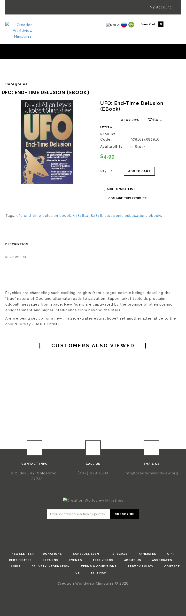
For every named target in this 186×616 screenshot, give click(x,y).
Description (16, 244)
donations (52, 553)
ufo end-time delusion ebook (43, 216)
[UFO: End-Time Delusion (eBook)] (47, 142)
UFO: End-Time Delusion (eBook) (130, 74)
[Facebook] (72, 527)
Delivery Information (50, 566)
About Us (132, 560)
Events (75, 560)
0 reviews (130, 120)
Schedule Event (87, 553)
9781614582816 (87, 216)
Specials (120, 553)
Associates (162, 560)
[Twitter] (86, 527)
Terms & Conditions (99, 566)
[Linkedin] (100, 527)
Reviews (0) (15, 257)
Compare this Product (127, 198)
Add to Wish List (121, 189)
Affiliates (147, 553)
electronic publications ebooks (133, 216)
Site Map (98, 572)
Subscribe (124, 514)
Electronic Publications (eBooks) (68, 74)
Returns (50, 560)
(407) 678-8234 (93, 473)
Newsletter (22, 553)
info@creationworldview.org (151, 473)
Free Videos (103, 560)
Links (16, 566)
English (27, 74)
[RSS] (114, 527)
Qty (103, 171)
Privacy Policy (140, 566)
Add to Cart (139, 171)
